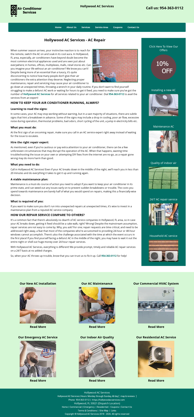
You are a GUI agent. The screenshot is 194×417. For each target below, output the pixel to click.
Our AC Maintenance (97, 283)
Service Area (101, 27)
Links (113, 410)
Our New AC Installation (38, 283)
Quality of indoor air (163, 163)
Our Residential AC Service (156, 337)
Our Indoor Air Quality (97, 337)
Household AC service (163, 236)
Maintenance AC (163, 126)
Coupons (117, 27)
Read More (38, 327)
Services (86, 27)
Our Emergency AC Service (38, 337)
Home (58, 27)
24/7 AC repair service (163, 199)
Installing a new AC (163, 90)
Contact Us (133, 27)
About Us (71, 27)
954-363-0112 (171, 7)
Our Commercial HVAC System (156, 283)
